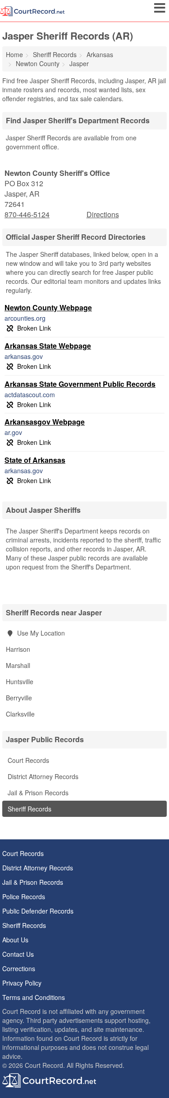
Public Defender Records (37, 910)
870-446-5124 (27, 215)
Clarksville (20, 713)
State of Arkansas (35, 460)
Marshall (18, 665)
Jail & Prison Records (37, 792)
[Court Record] (32, 10)
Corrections (18, 968)
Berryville (19, 697)
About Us (15, 939)
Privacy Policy (21, 982)
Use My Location (40, 632)
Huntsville (19, 681)
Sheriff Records (28, 808)
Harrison (18, 649)
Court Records (27, 760)
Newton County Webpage (48, 307)
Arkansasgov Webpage (45, 422)
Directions (103, 214)
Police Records (23, 896)
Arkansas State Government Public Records (80, 384)
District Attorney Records (42, 776)
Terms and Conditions (33, 997)
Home (14, 54)
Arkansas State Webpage (48, 346)
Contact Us (18, 954)
